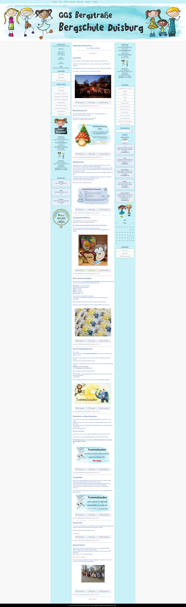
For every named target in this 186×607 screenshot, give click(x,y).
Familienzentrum (125, 103)
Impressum (72, 1)
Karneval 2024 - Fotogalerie (79, 557)
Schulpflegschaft (61, 111)
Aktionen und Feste (124, 109)
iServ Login (61, 74)
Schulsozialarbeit (61, 102)
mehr (61, 184)
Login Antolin (61, 77)
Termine (125, 97)
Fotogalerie (87, 1)
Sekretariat (61, 90)
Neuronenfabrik (124, 112)
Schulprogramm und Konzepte (61, 96)
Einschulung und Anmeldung (124, 121)
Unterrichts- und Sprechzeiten (61, 99)
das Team (75, 105)
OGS (125, 100)
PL (99, 105)
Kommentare (92, 105)
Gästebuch (95, 1)
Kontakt (66, 1)
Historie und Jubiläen (125, 124)
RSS (97, 157)
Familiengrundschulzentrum (61, 108)
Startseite (55, 1)
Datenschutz (80, 1)
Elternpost (125, 94)
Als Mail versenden (103, 102)
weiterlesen (76, 533)
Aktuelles (125, 91)
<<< (117, 222)
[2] (90, 53)
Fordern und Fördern (125, 115)
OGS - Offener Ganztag (61, 105)
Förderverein (61, 114)
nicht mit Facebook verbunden (76, 102)
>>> (133, 222)
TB (97, 105)
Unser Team (61, 87)
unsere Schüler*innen (125, 118)
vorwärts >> (94, 53)
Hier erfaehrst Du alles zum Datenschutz (102, 605)
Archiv (60, 1)
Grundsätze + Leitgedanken (61, 93)
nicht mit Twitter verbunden (89, 102)
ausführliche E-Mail (87, 220)
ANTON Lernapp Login (61, 80)
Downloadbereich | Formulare (125, 88)
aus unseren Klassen (125, 106)
